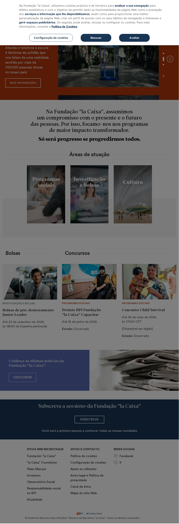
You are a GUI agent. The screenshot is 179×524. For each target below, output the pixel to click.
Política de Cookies (64, 26)
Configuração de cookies (51, 37)
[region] (89, 22)
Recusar (95, 37)
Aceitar (134, 37)
